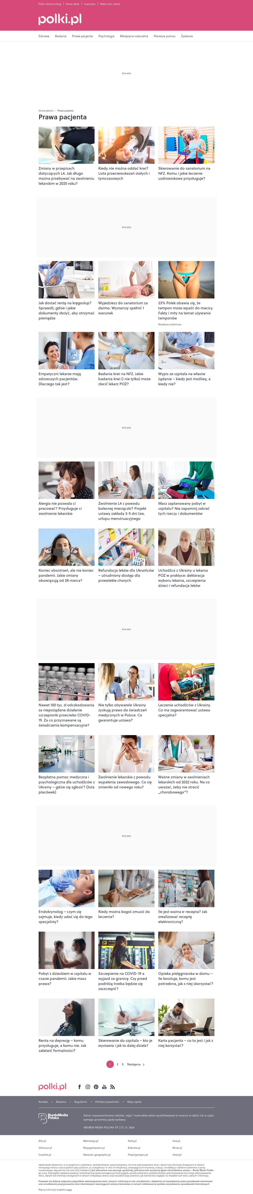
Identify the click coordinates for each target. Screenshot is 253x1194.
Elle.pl (42, 1141)
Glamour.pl (45, 1148)
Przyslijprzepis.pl (138, 1155)
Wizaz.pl (177, 1148)
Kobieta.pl (134, 1148)
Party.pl (132, 1141)
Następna (134, 1064)
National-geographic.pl (97, 1155)
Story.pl (177, 1155)
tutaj (69, 1189)
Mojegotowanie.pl (94, 1148)
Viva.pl (176, 1141)
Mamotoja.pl (91, 1141)
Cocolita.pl (45, 1155)
